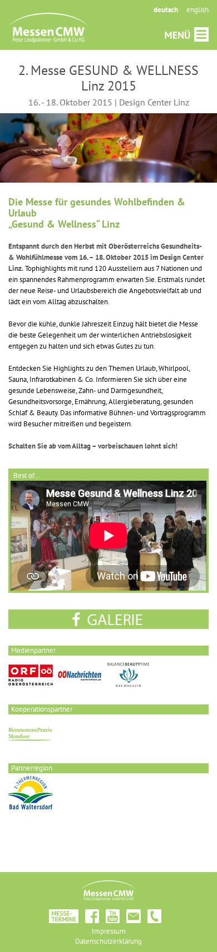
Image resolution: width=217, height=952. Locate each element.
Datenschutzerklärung (108, 941)
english (197, 9)
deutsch (166, 9)
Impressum (109, 931)
